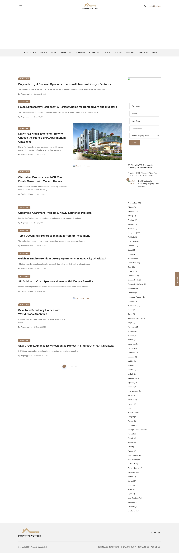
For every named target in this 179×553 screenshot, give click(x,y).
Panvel (130, 421)
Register (157, 6)
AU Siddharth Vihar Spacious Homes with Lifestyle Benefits (55, 281)
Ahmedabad (66, 52)
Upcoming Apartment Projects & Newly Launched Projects (55, 212)
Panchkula (132, 412)
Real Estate (132, 455)
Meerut (130, 370)
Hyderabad (94, 52)
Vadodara (131, 502)
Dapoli (130, 250)
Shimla (130, 477)
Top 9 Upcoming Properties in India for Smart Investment (54, 235)
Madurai (131, 357)
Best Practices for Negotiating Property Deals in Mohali (149, 183)
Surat (130, 485)
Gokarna (131, 271)
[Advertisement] (89, 30)
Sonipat (118, 52)
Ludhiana (131, 353)
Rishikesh (131, 464)
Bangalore (30, 52)
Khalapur (131, 331)
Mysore (131, 382)
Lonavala (131, 344)
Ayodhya (131, 224)
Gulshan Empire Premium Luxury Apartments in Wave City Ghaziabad (62, 258)
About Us (155, 547)
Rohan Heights (133, 468)
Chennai (80, 52)
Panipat (130, 52)
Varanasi (131, 507)
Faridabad (132, 258)
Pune (54, 52)
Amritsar (131, 220)
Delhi (130, 254)
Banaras (131, 229)
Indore (130, 310)
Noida (107, 52)
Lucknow (131, 348)
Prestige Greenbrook (136, 430)
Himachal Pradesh (135, 297)
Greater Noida (133, 280)
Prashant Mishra (27, 154)
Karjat (130, 323)
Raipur (130, 442)
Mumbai (43, 52)
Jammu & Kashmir (135, 318)
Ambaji (130, 216)
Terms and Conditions (108, 547)
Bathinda (131, 237)
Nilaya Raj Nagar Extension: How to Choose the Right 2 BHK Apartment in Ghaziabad (42, 137)
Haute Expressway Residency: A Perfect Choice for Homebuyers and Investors (67, 106)
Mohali (130, 374)
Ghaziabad (24, 79)
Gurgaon (143, 52)
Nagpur (131, 387)
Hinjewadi (131, 301)
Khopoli (131, 335)
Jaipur (130, 314)
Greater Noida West (135, 284)
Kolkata (131, 340)
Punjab (130, 438)
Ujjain (130, 494)
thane (130, 489)
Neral (130, 395)
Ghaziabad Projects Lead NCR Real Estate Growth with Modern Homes (40, 179)
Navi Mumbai (133, 391)
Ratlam (130, 451)
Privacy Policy (128, 547)
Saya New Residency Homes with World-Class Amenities (39, 312)
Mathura (131, 365)
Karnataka (132, 327)
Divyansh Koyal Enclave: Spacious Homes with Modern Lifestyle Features (64, 84)
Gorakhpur (132, 276)
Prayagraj (131, 425)
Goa (129, 267)
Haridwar (131, 293)
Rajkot (130, 447)
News (154, 52)
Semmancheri (133, 472)
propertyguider (26, 94)
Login (151, 6)
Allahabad (132, 211)
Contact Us (143, 547)
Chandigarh (132, 241)
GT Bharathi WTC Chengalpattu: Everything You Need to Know (141, 166)
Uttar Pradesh (133, 498)
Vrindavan (132, 511)
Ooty (130, 408)
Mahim (130, 361)
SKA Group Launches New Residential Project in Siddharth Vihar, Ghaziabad (66, 345)
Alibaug (131, 207)
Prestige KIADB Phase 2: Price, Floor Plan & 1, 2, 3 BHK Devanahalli (143, 174)
